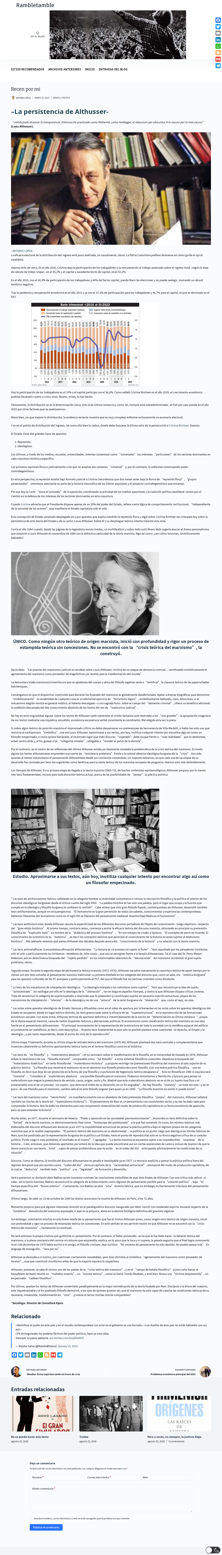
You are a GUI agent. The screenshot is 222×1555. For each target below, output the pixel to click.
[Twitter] (218, 26)
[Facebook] (218, 20)
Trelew (83, 1437)
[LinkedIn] (218, 39)
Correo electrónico (99, 1477)
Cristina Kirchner (179, 425)
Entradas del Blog (113, 70)
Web (145, 1477)
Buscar (11, 34)
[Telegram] (218, 65)
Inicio (90, 70)
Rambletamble (35, 5)
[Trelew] (111, 1413)
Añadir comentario (43, 1488)
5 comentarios (176, 1441)
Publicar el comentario (46, 1527)
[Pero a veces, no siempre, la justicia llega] (179, 1413)
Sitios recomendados (27, 70)
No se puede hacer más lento (30, 1437)
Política (66, 97)
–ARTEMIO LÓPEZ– (22, 251)
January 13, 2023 (67, 1346)
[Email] (218, 33)
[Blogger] (218, 52)
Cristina (25, 504)
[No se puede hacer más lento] (42, 1413)
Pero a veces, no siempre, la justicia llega (174, 1437)
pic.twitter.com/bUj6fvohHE (67, 1338)
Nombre (38, 1477)
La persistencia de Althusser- (61, 111)
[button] (213, 1550)
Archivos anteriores (64, 70)
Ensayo (56, 97)
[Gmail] (218, 59)
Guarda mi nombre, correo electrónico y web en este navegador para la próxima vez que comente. (82, 1518)
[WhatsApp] (218, 46)
